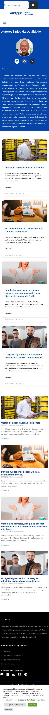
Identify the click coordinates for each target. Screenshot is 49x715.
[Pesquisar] (33, 5)
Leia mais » (8, 187)
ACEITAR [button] (32, 705)
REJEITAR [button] (8, 709)
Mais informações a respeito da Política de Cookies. (24, 700)
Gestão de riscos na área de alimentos (24, 167)
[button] (5, 23)
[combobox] (16, 5)
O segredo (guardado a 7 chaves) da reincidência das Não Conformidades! (24, 356)
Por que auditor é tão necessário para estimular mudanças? (24, 230)
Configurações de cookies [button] (14, 705)
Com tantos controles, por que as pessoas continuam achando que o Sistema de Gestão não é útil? (23, 293)
